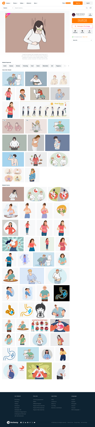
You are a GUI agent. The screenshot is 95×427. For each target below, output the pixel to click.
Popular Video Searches (38, 409)
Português (73, 403)
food (32, 66)
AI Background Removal (20, 414)
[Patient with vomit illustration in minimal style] (40, 310)
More (35, 3)
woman (18, 66)
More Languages (75, 409)
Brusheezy (17, 399)
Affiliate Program (37, 403)
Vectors (8, 3)
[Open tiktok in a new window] (30, 422)
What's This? (85, 36)
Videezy (16, 403)
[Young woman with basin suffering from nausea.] (45, 211)
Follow (90, 15)
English (73, 399)
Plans (63, 3)
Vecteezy (17, 401)
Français (73, 407)
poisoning (25, 66)
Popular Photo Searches (38, 407)
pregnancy (58, 66)
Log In (88, 3)
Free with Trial (82, 20)
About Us (53, 403)
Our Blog (53, 405)
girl (52, 66)
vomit (4, 66)
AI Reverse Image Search (20, 411)
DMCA (34, 401)
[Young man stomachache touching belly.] (61, 370)
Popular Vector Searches (39, 405)
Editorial (29, 3)
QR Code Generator (19, 416)
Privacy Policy (77, 422)
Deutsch (73, 405)
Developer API (18, 409)
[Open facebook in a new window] (21, 422)
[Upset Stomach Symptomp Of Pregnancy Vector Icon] (26, 310)
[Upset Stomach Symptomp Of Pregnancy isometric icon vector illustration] (10, 310)
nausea (11, 66)
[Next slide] (67, 66)
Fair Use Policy (84, 422)
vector (38, 66)
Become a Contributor (56, 407)
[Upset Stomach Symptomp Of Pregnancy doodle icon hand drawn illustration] (9, 354)
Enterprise (17, 405)
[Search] (87, 8)
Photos (15, 3)
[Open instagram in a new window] (23, 422)
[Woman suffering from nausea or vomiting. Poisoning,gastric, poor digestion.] (10, 228)
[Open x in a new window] (32, 422)
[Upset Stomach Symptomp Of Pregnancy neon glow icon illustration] (62, 293)
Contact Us (53, 401)
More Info (75, 40)
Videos (21, 3)
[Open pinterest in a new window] (27, 422)
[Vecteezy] (3, 3)
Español (73, 401)
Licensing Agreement (38, 399)
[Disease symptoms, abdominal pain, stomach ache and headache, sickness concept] (13, 126)
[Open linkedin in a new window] (25, 422)
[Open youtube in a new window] (34, 422)
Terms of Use (70, 422)
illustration (45, 66)
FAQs (52, 399)
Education (17, 407)
